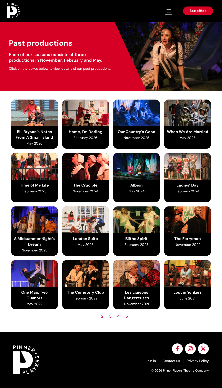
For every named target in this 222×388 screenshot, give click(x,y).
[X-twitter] (203, 348)
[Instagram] (190, 348)
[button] (168, 10)
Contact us (171, 361)
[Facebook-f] (177, 348)
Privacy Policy (198, 361)
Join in (151, 361)
